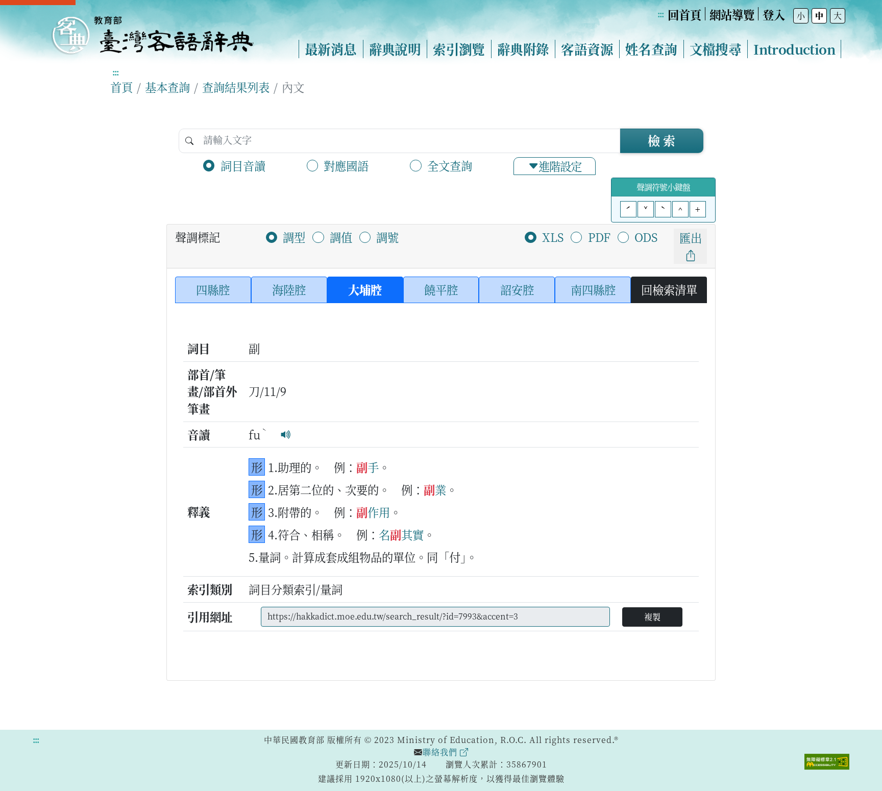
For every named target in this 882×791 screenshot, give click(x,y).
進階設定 (559, 166)
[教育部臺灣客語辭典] (152, 31)
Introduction (794, 49)
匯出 (690, 237)
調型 (294, 237)
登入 (774, 14)
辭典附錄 (523, 49)
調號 (387, 237)
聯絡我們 (441, 752)
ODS (645, 237)
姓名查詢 (651, 49)
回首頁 (684, 14)
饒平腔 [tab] (441, 289)
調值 (341, 237)
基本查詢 (167, 87)
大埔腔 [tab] (365, 289)
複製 (652, 617)
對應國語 (346, 165)
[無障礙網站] (826, 760)
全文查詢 (449, 165)
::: (660, 14)
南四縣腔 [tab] (593, 289)
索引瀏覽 (459, 49)
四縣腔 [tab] (213, 289)
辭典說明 (395, 49)
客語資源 (587, 49)
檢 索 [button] (661, 140)
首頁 (121, 87)
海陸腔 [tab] (289, 289)
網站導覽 (731, 14)
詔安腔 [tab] (517, 289)
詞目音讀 (242, 165)
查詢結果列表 (236, 87)
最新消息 (331, 49)
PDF (599, 237)
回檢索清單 (669, 289)
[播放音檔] (285, 434)
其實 (412, 534)
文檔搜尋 (716, 49)
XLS (553, 237)
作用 (379, 512)
